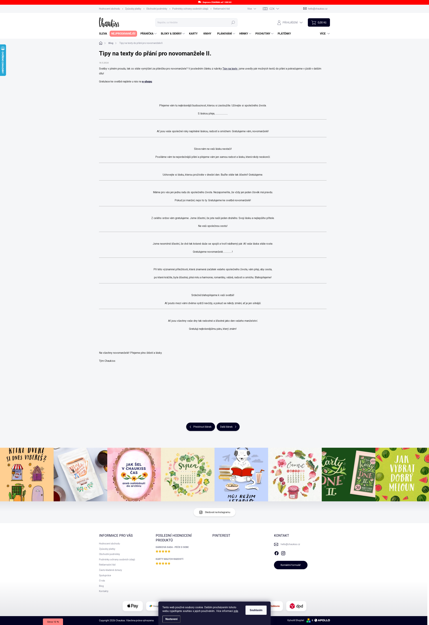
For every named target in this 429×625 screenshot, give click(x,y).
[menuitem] (104, 34)
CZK (271, 8)
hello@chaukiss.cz (290, 544)
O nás (102, 580)
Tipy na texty (230, 68)
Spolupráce (105, 575)
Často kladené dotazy (110, 570)
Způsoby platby (133, 8)
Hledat (233, 22)
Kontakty (103, 591)
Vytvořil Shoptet (295, 620)
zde (236, 611)
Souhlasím (256, 610)
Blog (101, 586)
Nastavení (171, 619)
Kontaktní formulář (291, 565)
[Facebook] (276, 552)
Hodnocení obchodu (109, 8)
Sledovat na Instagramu (217, 512)
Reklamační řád (221, 8)
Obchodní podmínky (156, 8)
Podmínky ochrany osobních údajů (190, 8)
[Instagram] (283, 552)
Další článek (226, 426)
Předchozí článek (202, 426)
